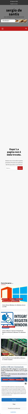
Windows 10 (5, 299)
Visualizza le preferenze (14, 408)
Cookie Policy (13, 412)
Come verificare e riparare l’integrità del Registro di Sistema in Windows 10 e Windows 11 (14, 332)
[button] (25, 383)
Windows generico (6, 301)
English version (14, 3)
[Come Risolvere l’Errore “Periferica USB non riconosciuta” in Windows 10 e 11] (14, 373)
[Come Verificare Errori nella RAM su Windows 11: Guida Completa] (14, 347)
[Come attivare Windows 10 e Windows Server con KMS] (14, 294)
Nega (14, 404)
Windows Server (15, 301)
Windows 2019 (19, 299)
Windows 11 (11, 299)
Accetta (14, 399)
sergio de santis (14, 12)
